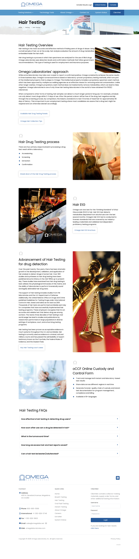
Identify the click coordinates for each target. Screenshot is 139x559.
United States (100, 5)
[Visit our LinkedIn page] (118, 478)
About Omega (66, 12)
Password (94, 510)
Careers (58, 513)
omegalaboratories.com (35, 528)
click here (95, 528)
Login (106, 520)
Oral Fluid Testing (61, 503)
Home (20, 27)
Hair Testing (59, 500)
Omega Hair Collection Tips (31, 121)
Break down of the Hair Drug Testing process (38, 174)
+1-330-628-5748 (40, 513)
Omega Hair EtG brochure (84, 230)
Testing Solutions (25, 12)
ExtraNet (58, 516)
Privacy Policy (115, 539)
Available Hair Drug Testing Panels (34, 113)
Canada (113, 5)
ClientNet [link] (117, 12)
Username (94, 503)
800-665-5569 (33, 508)
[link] (69, 419)
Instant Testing (61, 507)
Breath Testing (61, 497)
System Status (101, 12)
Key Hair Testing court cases (31, 347)
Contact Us (84, 12)
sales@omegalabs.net (35, 523)
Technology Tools (47, 12)
